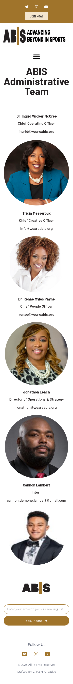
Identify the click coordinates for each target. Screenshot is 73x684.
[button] (36, 56)
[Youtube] (46, 7)
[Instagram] (36, 7)
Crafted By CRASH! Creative (36, 671)
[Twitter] (27, 7)
